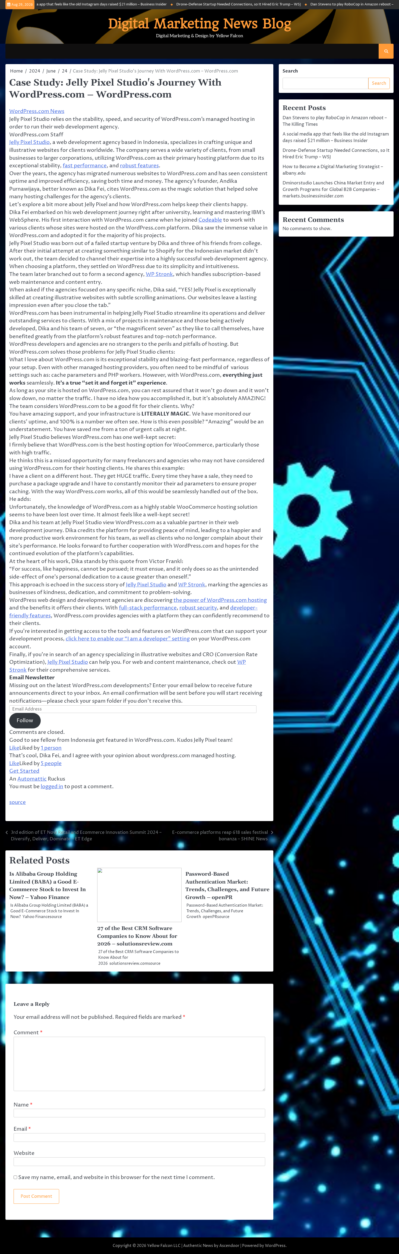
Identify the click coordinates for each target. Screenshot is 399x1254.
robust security (198, 607)
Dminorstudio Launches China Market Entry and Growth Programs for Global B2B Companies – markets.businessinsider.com (333, 189)
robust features (139, 165)
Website (24, 1153)
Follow (25, 720)
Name (23, 1104)
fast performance (85, 165)
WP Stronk (159, 274)
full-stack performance (148, 607)
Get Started (24, 771)
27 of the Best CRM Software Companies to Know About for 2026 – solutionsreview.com (137, 936)
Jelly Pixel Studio (29, 142)
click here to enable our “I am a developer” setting (128, 638)
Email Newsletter (32, 677)
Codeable (210, 220)
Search (290, 71)
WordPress (275, 1245)
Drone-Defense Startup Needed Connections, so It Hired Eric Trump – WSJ (208, 4)
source (17, 802)
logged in (52, 786)
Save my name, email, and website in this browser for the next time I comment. (116, 1177)
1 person (51, 748)
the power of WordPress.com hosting (220, 600)
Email (22, 1129)
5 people (51, 763)
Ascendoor (229, 1245)
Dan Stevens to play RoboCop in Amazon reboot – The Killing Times (336, 4)
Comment (28, 1032)
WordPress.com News (36, 111)
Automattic (32, 778)
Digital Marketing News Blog (199, 23)
